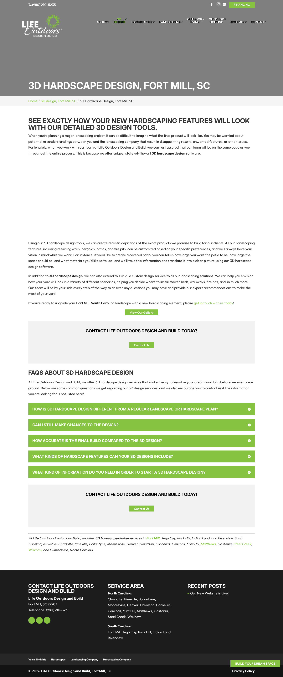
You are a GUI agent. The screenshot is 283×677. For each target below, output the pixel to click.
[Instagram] (218, 5)
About (102, 22)
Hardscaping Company (117, 659)
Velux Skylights (37, 659)
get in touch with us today (213, 303)
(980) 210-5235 (44, 5)
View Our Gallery (141, 312)
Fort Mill (152, 538)
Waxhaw (34, 550)
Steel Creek (242, 544)
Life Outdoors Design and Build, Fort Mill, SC (76, 671)
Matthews (208, 544)
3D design (119, 21)
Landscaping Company (84, 659)
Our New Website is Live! (209, 593)
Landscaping (169, 22)
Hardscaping (142, 22)
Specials (238, 22)
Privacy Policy (243, 671)
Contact (258, 22)
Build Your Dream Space (255, 663)
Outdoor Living (194, 21)
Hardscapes (58, 659)
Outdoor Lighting (216, 21)
